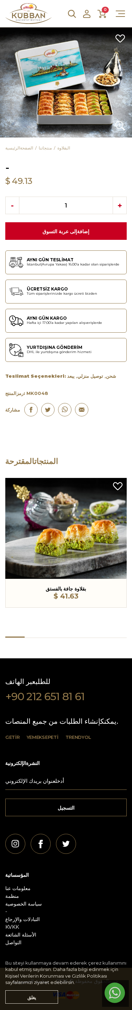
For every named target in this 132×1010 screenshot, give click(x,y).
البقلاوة (63, 148)
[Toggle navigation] (116, 13)
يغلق (31, 997)
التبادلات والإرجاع (22, 919)
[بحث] (72, 13)
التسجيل (66, 808)
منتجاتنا (45, 148)
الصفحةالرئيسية (19, 148)
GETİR (12, 737)
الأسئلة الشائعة (20, 935)
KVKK (12, 927)
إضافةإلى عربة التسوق (66, 231)
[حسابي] (86, 13)
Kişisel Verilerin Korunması (34, 976)
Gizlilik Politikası (89, 976)
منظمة (12, 896)
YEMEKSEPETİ (42, 737)
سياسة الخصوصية (23, 904)
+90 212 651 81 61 (45, 696)
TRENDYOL (78, 737)
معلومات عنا (18, 888)
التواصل (13, 942)
